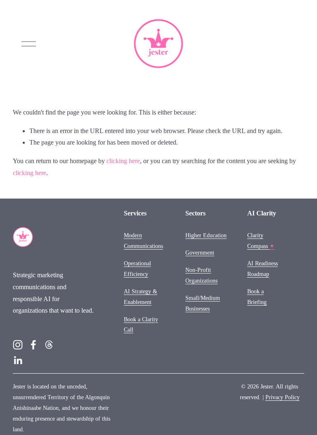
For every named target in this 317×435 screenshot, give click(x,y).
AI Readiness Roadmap (262, 268)
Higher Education (206, 235)
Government (199, 252)
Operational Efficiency (137, 268)
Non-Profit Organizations (201, 275)
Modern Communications (143, 240)
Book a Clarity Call (141, 324)
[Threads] (49, 345)
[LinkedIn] (18, 360)
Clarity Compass (260, 240)
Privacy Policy (282, 397)
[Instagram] (18, 345)
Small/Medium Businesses (202, 303)
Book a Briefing (257, 296)
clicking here (123, 160)
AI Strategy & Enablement (140, 296)
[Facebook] (33, 345)
